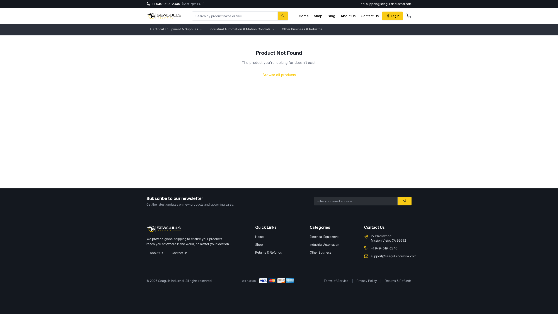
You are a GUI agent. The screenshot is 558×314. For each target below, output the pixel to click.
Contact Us (370, 16)
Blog (331, 16)
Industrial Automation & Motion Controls (239, 29)
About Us (348, 16)
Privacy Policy (367, 281)
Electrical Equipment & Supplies (174, 29)
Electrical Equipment (324, 237)
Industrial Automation (324, 244)
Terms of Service (336, 281)
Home (304, 16)
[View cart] (409, 16)
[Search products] (282, 16)
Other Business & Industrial (302, 29)
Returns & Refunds (268, 252)
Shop (318, 16)
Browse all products (279, 75)
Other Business (320, 252)
